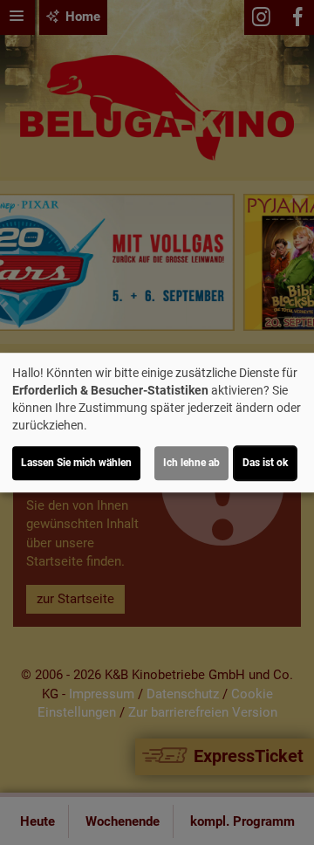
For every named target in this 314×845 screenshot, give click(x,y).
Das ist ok (265, 463)
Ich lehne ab (191, 463)
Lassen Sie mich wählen (76, 463)
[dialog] (157, 422)
